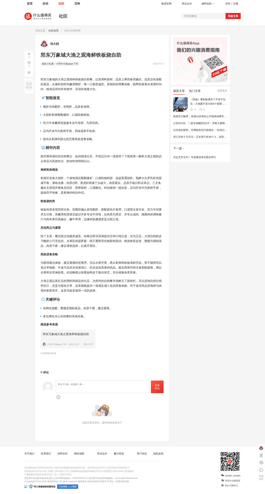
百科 (77, 3)
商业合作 (187, 3)
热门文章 (195, 90)
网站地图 (79, 453)
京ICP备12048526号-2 (118, 467)
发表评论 (157, 387)
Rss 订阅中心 (231, 485)
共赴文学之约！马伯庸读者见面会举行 (194, 157)
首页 (30, 3)
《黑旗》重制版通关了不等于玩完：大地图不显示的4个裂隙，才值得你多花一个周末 (208, 102)
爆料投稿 (207, 3)
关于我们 (29, 453)
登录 (227, 3)
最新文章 (179, 90)
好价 (45, 3)
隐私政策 (158, 453)
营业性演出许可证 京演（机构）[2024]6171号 (46, 471)
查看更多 (222, 90)
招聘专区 (63, 453)
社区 (61, 3)
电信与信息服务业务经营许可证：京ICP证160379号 (80, 467)
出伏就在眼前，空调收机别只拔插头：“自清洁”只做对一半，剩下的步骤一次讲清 (218, 130)
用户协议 (142, 453)
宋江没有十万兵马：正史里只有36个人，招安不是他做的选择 (207, 136)
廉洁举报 (119, 453)
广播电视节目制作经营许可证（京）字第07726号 (48, 474)
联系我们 (46, 453)
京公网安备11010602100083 (38, 467)
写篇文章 (233, 16)
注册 (235, 3)
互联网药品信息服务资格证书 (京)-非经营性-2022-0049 (96, 471)
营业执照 (129, 471)
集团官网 (166, 3)
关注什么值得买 (232, 480)
